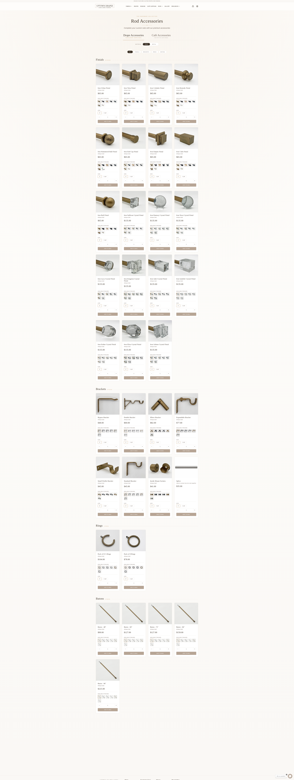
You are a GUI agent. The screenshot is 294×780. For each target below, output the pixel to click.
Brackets (146, 52)
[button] (290, 776)
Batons (162, 52)
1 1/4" (105, 113)
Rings (155, 52)
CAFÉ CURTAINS (151, 6)
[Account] (197, 6)
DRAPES (136, 6)
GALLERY (167, 6)
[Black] (103, 101)
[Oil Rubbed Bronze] (111, 101)
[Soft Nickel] (103, 105)
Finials (137, 52)
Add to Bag (107, 121)
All (130, 52)
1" (99, 113)
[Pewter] (115, 101)
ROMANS (142, 6)
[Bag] (192, 6)
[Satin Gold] (99, 105)
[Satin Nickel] (99, 434)
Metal (154, 44)
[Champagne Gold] (107, 101)
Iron (146, 44)
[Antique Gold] (99, 101)
